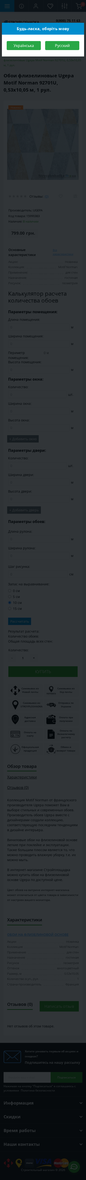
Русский (62, 45)
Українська (24, 45)
